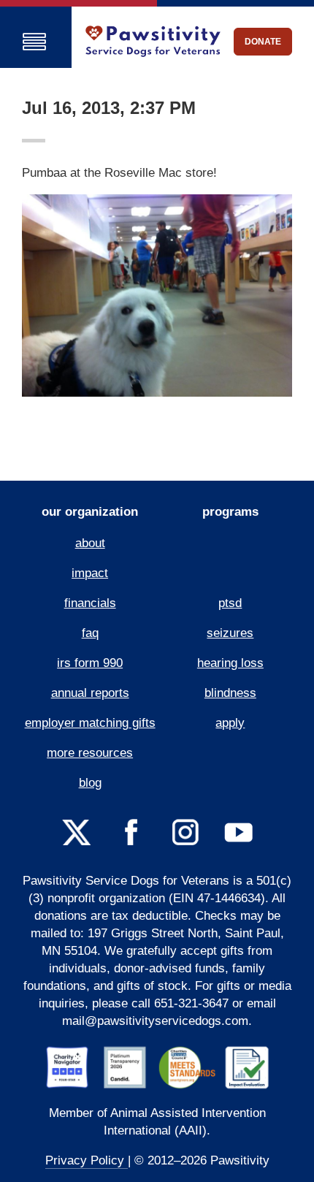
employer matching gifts (90, 723)
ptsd (230, 603)
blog (90, 783)
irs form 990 (90, 663)
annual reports (90, 693)
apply (230, 723)
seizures (230, 633)
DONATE (263, 42)
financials (90, 603)
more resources (90, 753)
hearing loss (230, 663)
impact (90, 573)
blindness (230, 693)
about (90, 543)
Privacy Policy (86, 1160)
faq (90, 633)
